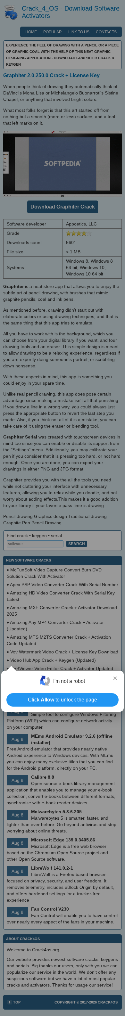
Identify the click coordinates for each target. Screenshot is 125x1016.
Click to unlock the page (62, 699)
